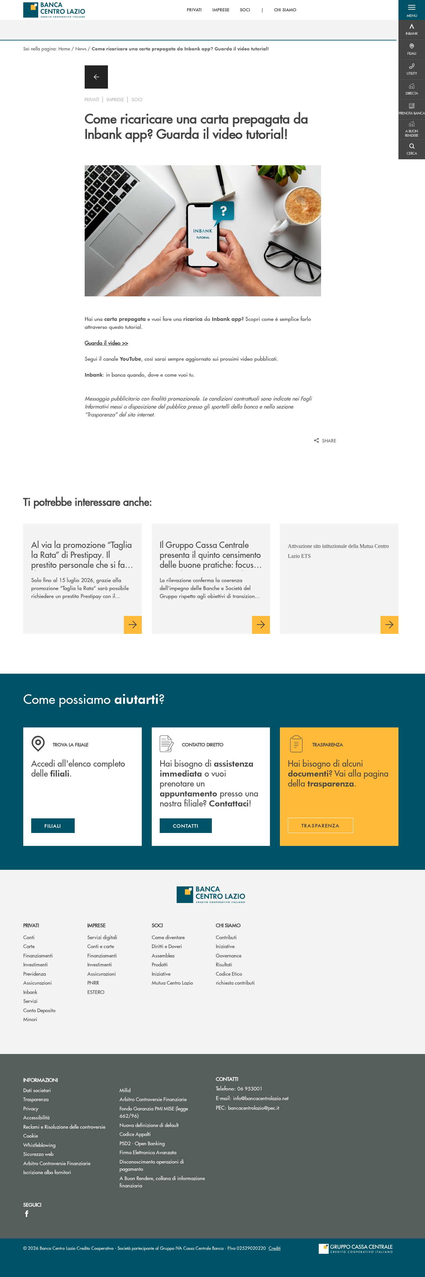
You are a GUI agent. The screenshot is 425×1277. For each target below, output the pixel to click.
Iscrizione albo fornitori (47, 1171)
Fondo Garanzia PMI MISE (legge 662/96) (154, 1112)
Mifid (125, 1090)
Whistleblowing (39, 1144)
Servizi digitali (102, 937)
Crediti (275, 1248)
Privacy (30, 1108)
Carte (29, 945)
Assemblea (163, 955)
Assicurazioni (37, 982)
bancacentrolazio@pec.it (253, 1107)
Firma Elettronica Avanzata (148, 1152)
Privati (31, 925)
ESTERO (95, 991)
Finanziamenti (38, 955)
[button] (411, 10)
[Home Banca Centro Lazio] (54, 10)
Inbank (30, 991)
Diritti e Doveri (167, 945)
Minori (30, 1018)
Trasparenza (35, 1098)
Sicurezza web (38, 1153)
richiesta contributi (235, 982)
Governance (228, 955)
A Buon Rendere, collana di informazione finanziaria (162, 1181)
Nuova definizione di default (149, 1124)
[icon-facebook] (27, 1213)
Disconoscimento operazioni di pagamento (152, 1165)
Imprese (96, 925)
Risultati (224, 964)
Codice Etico (229, 973)
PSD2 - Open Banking (142, 1143)
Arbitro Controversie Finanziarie (56, 1163)
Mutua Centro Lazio (172, 982)
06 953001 (250, 1088)
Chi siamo (228, 925)
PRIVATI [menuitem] (194, 10)
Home (64, 48)
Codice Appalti (135, 1133)
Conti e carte (100, 945)
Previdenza (34, 973)
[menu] (242, 10)
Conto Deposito (39, 1010)
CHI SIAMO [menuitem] (285, 10)
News (80, 48)
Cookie (30, 1135)
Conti (29, 937)
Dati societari (37, 1090)
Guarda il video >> (106, 342)
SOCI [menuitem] (245, 10)
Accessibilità (36, 1117)
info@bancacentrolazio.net (261, 1097)
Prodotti (160, 964)
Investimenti (35, 964)
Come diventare (168, 937)
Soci (157, 925)
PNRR (93, 982)
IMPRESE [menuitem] (220, 10)
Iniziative (161, 973)
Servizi (30, 1000)
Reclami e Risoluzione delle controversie (64, 1126)
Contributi (226, 937)
